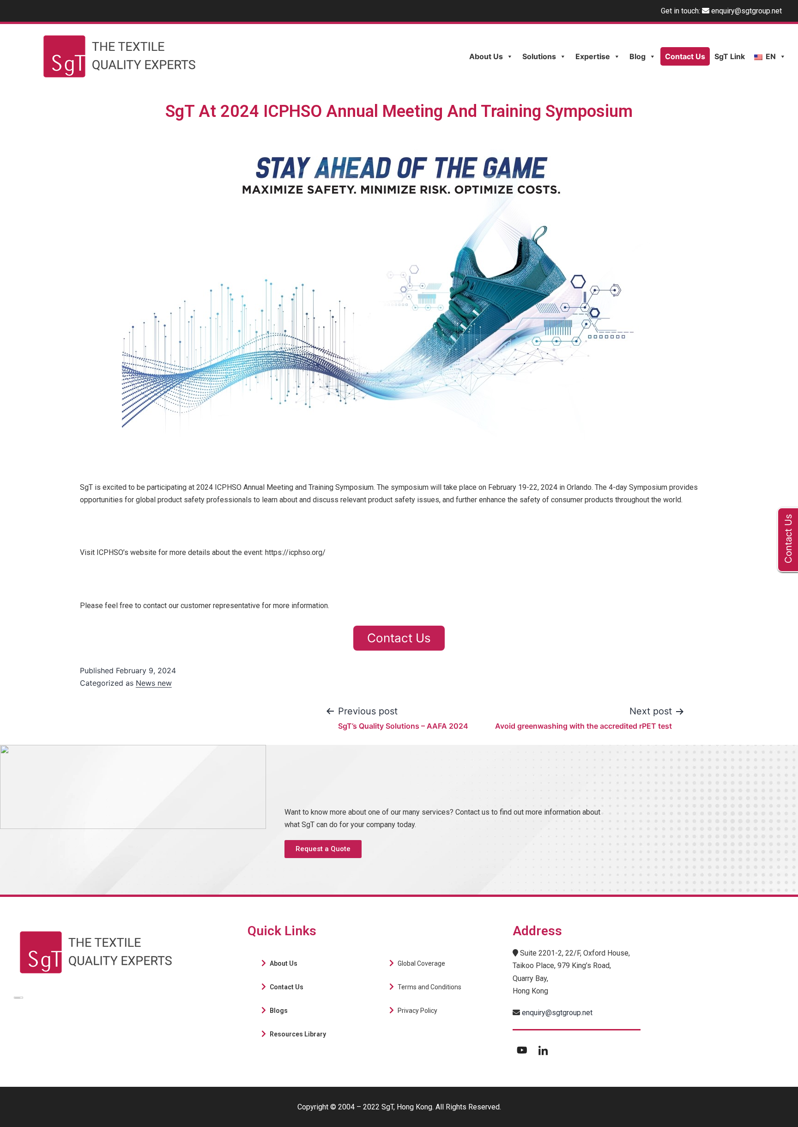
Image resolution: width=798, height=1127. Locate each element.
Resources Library (298, 1034)
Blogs (279, 1010)
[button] (323, 849)
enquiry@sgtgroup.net (746, 10)
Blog (637, 56)
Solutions (539, 56)
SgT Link (729, 56)
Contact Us (685, 56)
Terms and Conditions (429, 987)
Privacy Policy (417, 1010)
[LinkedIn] (543, 1050)
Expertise (592, 56)
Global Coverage (421, 963)
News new (154, 683)
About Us (486, 56)
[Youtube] (522, 1050)
